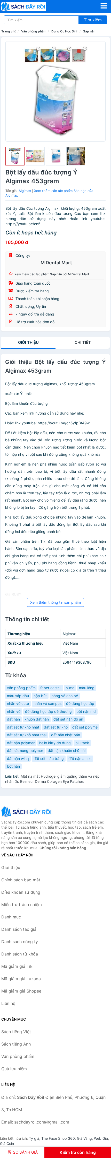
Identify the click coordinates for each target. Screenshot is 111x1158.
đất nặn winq (18, 758)
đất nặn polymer (21, 743)
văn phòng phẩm (21, 688)
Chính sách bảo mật (20, 879)
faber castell (50, 688)
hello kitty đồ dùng (55, 743)
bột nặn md (86, 711)
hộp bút (40, 696)
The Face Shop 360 (58, 1138)
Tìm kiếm (93, 19)
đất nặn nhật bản (65, 735)
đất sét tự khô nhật (23, 727)
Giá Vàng (84, 1138)
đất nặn (13, 719)
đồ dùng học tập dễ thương (48, 711)
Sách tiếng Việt (16, 1031)
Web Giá (101, 1138)
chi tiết (83, 342)
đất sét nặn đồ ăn (68, 719)
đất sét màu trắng (49, 758)
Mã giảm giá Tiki (17, 966)
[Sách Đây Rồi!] (27, 811)
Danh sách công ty (19, 941)
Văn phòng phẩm (33, 31)
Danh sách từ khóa (19, 954)
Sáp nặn (89, 31)
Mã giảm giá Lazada (21, 978)
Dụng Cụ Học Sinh (64, 31)
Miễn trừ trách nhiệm (21, 904)
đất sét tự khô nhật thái (26, 735)
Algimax (25, 191)
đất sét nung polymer (25, 750)
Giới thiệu (28, 342)
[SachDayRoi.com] (32, 6)
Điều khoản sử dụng (20, 892)
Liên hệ (8, 1003)
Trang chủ (8, 31)
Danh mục (11, 916)
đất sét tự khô (56, 727)
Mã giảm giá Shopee (21, 991)
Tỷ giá (34, 1138)
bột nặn (13, 766)
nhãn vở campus (47, 703)
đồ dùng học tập (80, 703)
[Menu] (103, 6)
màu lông (86, 688)
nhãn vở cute (18, 703)
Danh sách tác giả (18, 929)
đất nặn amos (79, 758)
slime (70, 688)
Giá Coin (7, 1143)
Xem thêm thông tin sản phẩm (55, 602)
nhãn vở (13, 711)
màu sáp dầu (18, 696)
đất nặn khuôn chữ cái (66, 750)
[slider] (15, 156)
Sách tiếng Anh (16, 1044)
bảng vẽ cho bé (64, 696)
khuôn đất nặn (37, 719)
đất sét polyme (85, 727)
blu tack (82, 743)
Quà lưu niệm (14, 1068)
